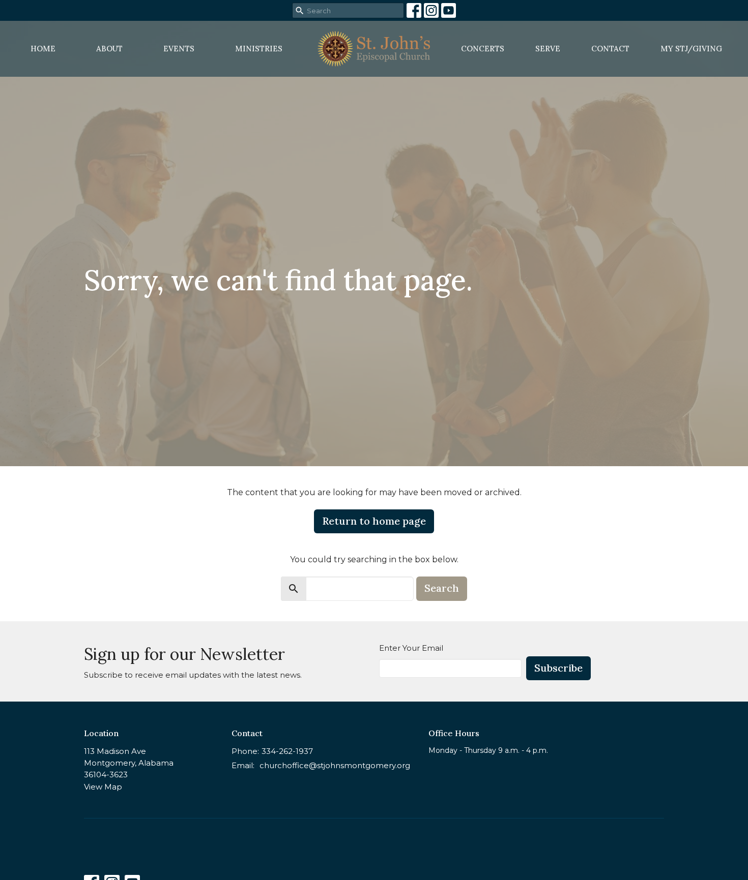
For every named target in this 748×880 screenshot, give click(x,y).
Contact (610, 48)
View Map (103, 787)
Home (43, 48)
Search (441, 588)
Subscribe (558, 667)
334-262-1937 (287, 751)
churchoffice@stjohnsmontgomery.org (335, 765)
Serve (547, 48)
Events (178, 48)
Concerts (482, 48)
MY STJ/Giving (691, 48)
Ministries (258, 48)
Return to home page (374, 520)
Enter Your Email (411, 648)
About (109, 48)
